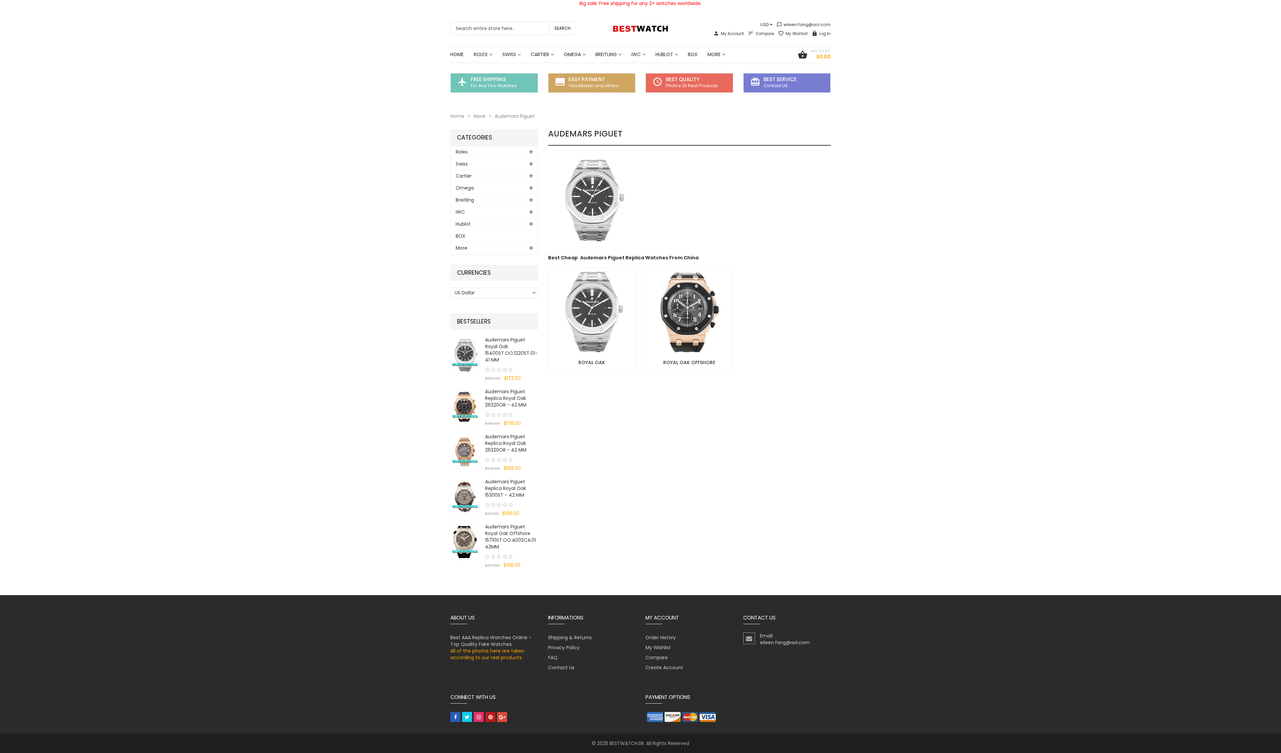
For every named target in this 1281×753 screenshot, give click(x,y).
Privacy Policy (563, 647)
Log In (825, 33)
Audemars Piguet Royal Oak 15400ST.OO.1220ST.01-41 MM (511, 349)
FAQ (552, 657)
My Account (732, 33)
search (562, 28)
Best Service (780, 79)
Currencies (474, 273)
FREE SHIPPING (488, 79)
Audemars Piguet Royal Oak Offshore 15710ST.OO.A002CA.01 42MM (510, 536)
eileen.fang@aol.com (804, 24)
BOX (460, 236)
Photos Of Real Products (692, 85)
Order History (661, 637)
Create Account (664, 667)
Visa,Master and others (593, 85)
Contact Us (561, 667)
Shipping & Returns (570, 637)
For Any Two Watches (494, 85)
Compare (765, 33)
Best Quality (682, 79)
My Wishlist (797, 33)
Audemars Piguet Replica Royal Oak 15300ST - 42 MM (505, 488)
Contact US (776, 85)
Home (457, 116)
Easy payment (586, 79)
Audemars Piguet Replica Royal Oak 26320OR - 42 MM (505, 398)
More (479, 116)
